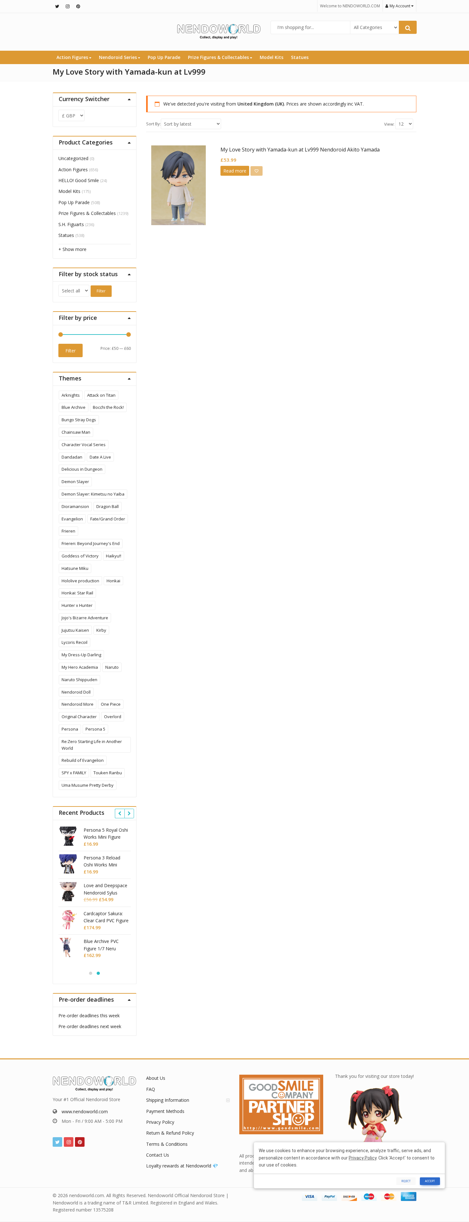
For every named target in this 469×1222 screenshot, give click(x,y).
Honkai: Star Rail (77, 593)
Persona (70, 729)
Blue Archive (74, 407)
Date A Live (100, 457)
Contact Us (157, 1155)
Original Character (79, 716)
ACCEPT (430, 1181)
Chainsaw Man (76, 432)
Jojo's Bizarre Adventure (85, 618)
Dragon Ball (107, 506)
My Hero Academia (80, 667)
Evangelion (72, 519)
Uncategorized (73, 158)
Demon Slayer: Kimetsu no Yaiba (93, 494)
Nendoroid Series (118, 57)
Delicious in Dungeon (82, 469)
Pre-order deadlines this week (89, 1015)
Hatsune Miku (75, 568)
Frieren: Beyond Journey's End (91, 543)
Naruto (112, 667)
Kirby (101, 630)
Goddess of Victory (80, 556)
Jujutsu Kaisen (75, 630)
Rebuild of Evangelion (83, 760)
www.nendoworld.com (85, 1111)
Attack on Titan (101, 395)
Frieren (68, 531)
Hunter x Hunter (77, 605)
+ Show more (72, 249)
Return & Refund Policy (170, 1133)
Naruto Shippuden (79, 679)
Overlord (112, 716)
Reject (406, 1181)
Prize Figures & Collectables (219, 57)
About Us (155, 1078)
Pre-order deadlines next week (89, 1026)
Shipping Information (167, 1100)
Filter (101, 291)
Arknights (71, 395)
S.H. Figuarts (71, 224)
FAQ (150, 1089)
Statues (300, 57)
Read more (234, 171)
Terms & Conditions (167, 1144)
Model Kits (271, 57)
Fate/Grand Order (107, 519)
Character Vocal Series (84, 444)
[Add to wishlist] (256, 171)
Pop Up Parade (164, 57)
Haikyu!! (113, 556)
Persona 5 (95, 729)
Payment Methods (165, 1111)
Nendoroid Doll (76, 692)
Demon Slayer (75, 481)
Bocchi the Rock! (108, 407)
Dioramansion (75, 506)
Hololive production (80, 581)
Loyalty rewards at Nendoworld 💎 (182, 1166)
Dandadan (72, 457)
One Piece (111, 704)
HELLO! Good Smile (78, 180)
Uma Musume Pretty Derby (88, 785)
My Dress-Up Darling (81, 655)
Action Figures (72, 57)
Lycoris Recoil (74, 642)
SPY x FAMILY (74, 773)
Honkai (113, 581)
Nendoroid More (77, 704)
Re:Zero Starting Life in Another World (92, 745)
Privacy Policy (160, 1122)
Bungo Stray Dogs (79, 420)
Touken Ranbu (107, 773)
